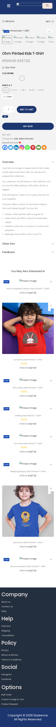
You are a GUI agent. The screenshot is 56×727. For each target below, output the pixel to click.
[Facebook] (4, 147)
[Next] (49, 31)
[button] (9, 6)
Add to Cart (26, 109)
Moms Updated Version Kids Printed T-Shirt (28, 288)
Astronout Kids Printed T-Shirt (28, 542)
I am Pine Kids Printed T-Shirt (28, 443)
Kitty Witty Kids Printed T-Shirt (28, 387)
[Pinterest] (32, 147)
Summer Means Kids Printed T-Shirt (28, 566)
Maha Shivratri (26, 138)
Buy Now (28, 126)
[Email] (38, 147)
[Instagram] (21, 147)
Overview (8, 162)
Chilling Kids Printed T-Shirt (28, 415)
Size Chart (10, 67)
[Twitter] (10, 147)
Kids (16, 138)
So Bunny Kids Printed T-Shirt (28, 359)
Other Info (8, 243)
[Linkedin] (16, 147)
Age (7, 85)
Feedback (8, 252)
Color (8, 73)
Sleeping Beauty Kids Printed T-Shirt (28, 471)
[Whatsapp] (27, 147)
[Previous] (7, 31)
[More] (44, 147)
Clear (9, 96)
